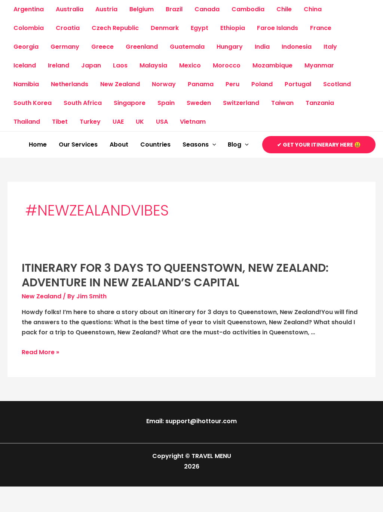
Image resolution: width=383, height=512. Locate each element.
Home (38, 144)
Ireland (58, 65)
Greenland (142, 46)
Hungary (230, 46)
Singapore (129, 103)
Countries (155, 144)
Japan (91, 65)
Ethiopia (232, 28)
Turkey (90, 121)
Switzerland (241, 103)
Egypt (199, 28)
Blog (234, 144)
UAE (118, 121)
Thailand (26, 121)
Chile (284, 9)
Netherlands (69, 84)
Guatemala (187, 46)
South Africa (83, 103)
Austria (106, 9)
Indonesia (297, 46)
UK (140, 121)
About (119, 144)
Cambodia (248, 9)
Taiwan (282, 103)
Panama (201, 84)
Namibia (26, 84)
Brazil (174, 9)
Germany (64, 46)
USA (162, 121)
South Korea (32, 103)
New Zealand (120, 84)
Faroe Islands (277, 28)
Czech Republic (115, 28)
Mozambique (272, 65)
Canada (207, 9)
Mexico (190, 65)
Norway (164, 84)
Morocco (226, 65)
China (313, 9)
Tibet (60, 121)
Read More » (40, 352)
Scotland (337, 84)
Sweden (199, 103)
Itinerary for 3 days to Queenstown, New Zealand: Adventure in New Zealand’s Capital (175, 275)
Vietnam (193, 121)
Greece (102, 46)
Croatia (68, 28)
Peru (232, 84)
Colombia (28, 28)
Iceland (24, 65)
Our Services (78, 144)
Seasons (196, 144)
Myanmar (319, 65)
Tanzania (320, 103)
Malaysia (153, 65)
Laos (120, 65)
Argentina (28, 9)
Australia (69, 9)
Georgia (26, 46)
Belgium (141, 9)
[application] (212, 145)
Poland (262, 84)
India (262, 46)
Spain (166, 103)
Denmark (165, 28)
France (320, 28)
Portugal (298, 84)
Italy (330, 46)
